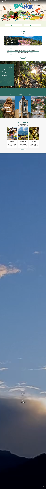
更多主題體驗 (22, 149)
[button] (21, 2)
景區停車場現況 (33, 25)
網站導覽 (29, 0)
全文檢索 (36, 0)
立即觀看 (23, 402)
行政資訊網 (34, 0)
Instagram (40, 0)
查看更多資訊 (11, 94)
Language (43, 0)
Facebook (38, 0)
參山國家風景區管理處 (4, 1)
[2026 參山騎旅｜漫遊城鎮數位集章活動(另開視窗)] (23, 10)
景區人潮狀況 (14, 25)
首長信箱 (31, 0)
